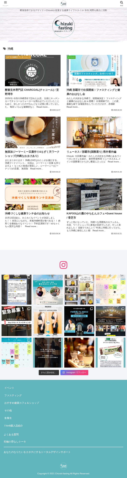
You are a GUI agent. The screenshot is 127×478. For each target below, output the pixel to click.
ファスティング (13, 395)
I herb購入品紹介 (13, 425)
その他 (8, 410)
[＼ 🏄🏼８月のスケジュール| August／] (111, 290)
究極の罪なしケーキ (15, 441)
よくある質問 (11, 434)
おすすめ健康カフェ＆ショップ (21, 403)
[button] (117, 335)
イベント (9, 387)
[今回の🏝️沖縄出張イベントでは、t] (79, 321)
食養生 (8, 418)
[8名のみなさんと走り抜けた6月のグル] (48, 353)
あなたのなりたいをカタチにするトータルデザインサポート (37, 452)
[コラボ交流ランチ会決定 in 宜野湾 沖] (48, 290)
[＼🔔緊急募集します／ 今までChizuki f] (16, 321)
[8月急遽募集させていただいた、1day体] (16, 290)
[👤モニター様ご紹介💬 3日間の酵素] (48, 321)
